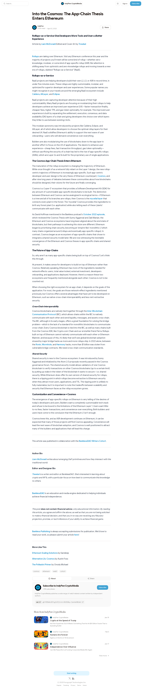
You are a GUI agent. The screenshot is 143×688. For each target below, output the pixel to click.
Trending (66, 685)
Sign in (125, 4)
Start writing (71, 673)
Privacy (73, 685)
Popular (59, 685)
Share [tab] (92, 579)
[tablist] (71, 578)
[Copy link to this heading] (30, 37)
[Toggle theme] (118, 3)
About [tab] (53, 579)
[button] (15, 3)
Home (84, 685)
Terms (79, 685)
